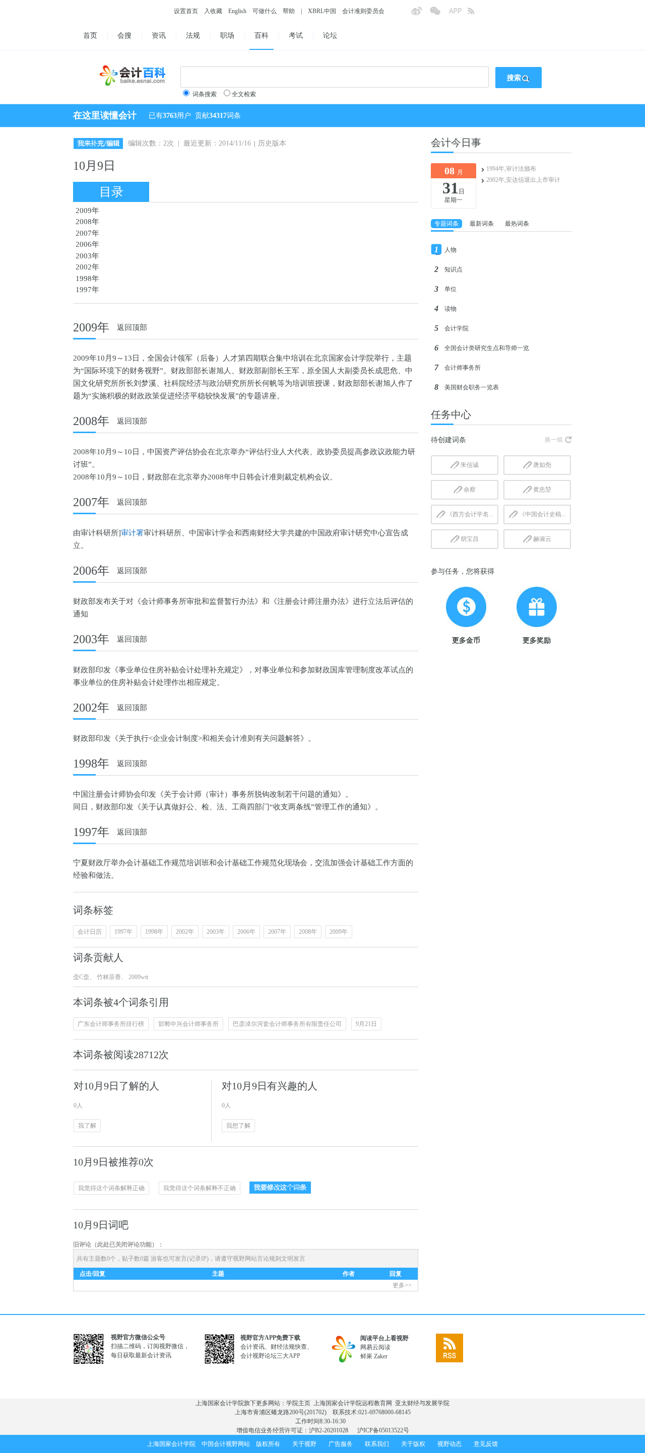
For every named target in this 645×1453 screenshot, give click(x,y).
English (237, 11)
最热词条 (517, 223)
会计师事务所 (462, 367)
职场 (227, 35)
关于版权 (413, 1443)
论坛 (330, 35)
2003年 (87, 256)
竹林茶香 (108, 977)
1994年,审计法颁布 (511, 168)
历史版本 (272, 143)
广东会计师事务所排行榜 (111, 1023)
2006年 (87, 244)
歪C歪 (81, 977)
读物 (450, 308)
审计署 (132, 533)
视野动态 (449, 1443)
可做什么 (264, 11)
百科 (261, 35)
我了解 (87, 1125)
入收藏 (213, 11)
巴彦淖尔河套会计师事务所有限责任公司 (287, 1023)
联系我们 (377, 1443)
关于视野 (304, 1443)
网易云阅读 (375, 1347)
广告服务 (341, 1443)
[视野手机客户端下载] (458, 14)
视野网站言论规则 (257, 1258)
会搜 (124, 35)
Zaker (381, 1356)
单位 (450, 289)
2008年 (87, 222)
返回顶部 (132, 327)
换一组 (554, 439)
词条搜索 (204, 94)
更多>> (402, 1285)
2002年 (87, 267)
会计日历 (90, 931)
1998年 (87, 278)
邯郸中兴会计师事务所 (188, 1023)
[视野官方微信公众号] (439, 14)
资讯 (159, 35)
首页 (90, 35)
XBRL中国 (322, 11)
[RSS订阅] (477, 14)
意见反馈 (486, 1443)
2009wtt (137, 977)
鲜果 (366, 1356)
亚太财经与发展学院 (422, 1403)
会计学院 (456, 328)
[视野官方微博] (420, 14)
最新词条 (482, 223)
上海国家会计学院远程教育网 (352, 1403)
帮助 (289, 11)
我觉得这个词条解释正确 (111, 1188)
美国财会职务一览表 (471, 387)
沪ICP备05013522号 (383, 1430)
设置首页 (186, 11)
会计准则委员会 (363, 11)
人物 (450, 249)
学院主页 (298, 1403)
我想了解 (238, 1125)
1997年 (87, 290)
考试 (296, 35)
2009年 (87, 210)
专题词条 (446, 223)
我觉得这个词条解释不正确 (199, 1188)
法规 (193, 35)
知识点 (453, 269)
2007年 (87, 233)
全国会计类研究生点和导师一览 (486, 348)
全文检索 (244, 94)
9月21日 (366, 1023)
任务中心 (451, 414)
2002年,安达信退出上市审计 (523, 179)
